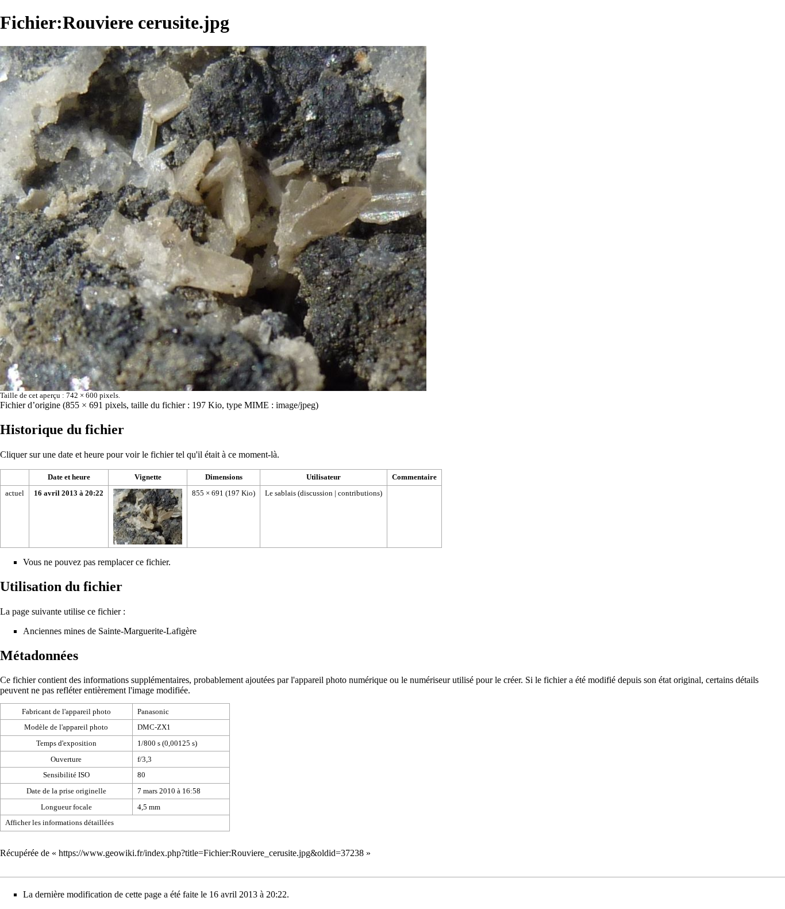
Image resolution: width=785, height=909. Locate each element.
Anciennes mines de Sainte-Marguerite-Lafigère (110, 631)
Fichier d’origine (30, 405)
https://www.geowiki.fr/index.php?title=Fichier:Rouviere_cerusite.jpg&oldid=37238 (211, 853)
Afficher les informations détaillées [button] (59, 822)
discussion (316, 493)
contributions (359, 493)
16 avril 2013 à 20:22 (68, 493)
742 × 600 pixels (92, 395)
